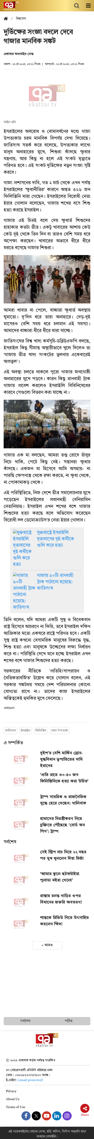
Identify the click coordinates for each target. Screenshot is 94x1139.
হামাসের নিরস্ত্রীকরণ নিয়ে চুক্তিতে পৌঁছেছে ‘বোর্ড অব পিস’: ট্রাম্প (62, 825)
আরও (48, 945)
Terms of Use (15, 1107)
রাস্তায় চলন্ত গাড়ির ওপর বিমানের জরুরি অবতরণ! (61, 899)
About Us (12, 1099)
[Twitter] (36, 1115)
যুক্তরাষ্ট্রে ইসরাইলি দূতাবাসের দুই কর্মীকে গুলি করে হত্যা (55, 539)
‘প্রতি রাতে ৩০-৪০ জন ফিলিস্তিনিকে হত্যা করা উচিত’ (64, 778)
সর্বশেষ (10, 842)
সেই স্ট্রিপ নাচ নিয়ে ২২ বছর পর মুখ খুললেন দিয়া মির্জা (63, 855)
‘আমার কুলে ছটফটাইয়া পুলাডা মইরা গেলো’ (59, 877)
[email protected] (30, 1080)
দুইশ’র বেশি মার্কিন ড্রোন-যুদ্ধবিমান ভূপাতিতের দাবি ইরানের (61, 759)
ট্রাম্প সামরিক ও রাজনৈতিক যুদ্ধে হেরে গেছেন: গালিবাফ (63, 800)
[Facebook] (26, 1115)
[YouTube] (46, 1115)
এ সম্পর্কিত (13, 743)
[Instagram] (67, 1115)
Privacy (11, 1091)
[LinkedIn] (56, 1115)
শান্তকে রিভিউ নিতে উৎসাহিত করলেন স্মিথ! (64, 921)
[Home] (7, 19)
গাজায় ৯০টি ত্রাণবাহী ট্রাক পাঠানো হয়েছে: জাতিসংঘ (55, 582)
